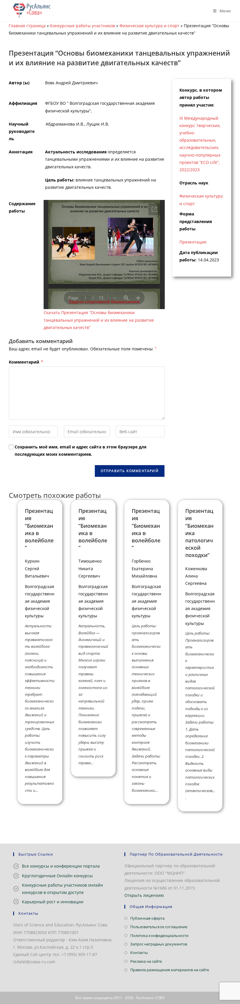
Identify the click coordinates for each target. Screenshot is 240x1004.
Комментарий (26, 362)
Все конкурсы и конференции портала (61, 866)
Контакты (139, 952)
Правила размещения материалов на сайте (169, 969)
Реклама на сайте (146, 961)
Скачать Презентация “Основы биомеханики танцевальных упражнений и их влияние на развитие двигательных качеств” (99, 320)
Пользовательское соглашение (158, 926)
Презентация (192, 242)
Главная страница (27, 25)
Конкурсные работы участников (82, 25)
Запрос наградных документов (158, 944)
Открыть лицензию (144, 895)
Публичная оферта (147, 918)
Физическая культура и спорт (149, 25)
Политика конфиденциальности (159, 935)
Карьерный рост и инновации (52, 901)
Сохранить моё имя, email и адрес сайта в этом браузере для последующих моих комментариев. (80, 450)
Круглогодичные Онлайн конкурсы (57, 875)
